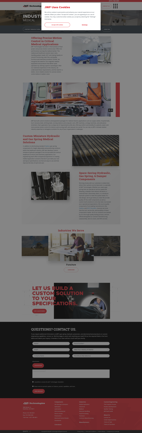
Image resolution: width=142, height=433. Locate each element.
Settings (85, 25)
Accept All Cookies (57, 25)
